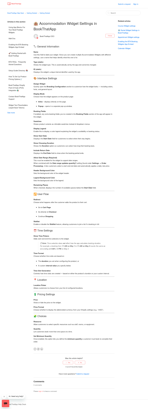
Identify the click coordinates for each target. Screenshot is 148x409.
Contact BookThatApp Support (17, 97)
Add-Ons (12, 38)
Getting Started (32, 13)
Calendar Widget (124, 48)
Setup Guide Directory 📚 (18, 70)
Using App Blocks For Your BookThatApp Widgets (17, 30)
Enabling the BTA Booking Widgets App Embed (18, 45)
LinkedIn (41, 349)
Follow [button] (110, 36)
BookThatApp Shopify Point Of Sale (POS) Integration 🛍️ (17, 87)
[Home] (14, 5)
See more (11, 112)
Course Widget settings (127, 26)
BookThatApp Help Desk (15, 13)
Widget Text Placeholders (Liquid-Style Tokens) (18, 106)
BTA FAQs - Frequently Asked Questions (17, 63)
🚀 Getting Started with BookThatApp (17, 54)
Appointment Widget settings (128, 37)
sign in (41, 391)
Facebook (35, 349)
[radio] (68, 362)
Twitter (38, 349)
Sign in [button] (135, 4)
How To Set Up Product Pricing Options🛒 (17, 77)
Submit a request (124, 4)
